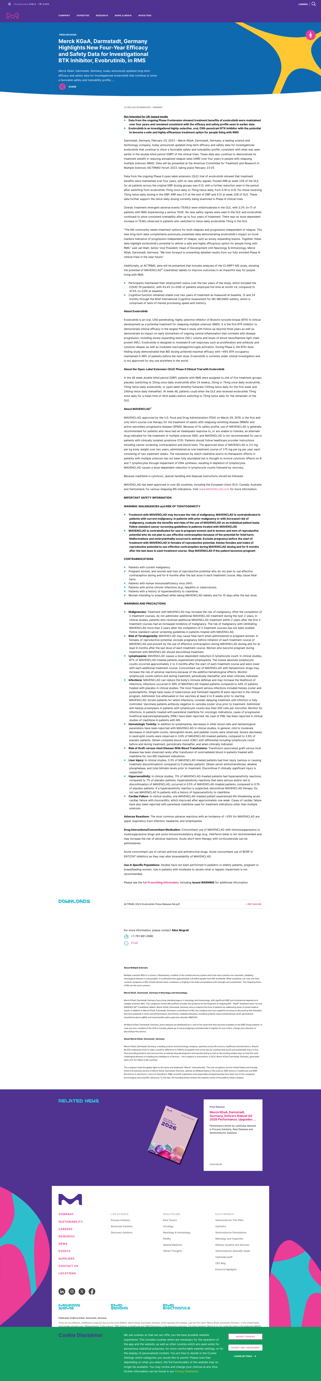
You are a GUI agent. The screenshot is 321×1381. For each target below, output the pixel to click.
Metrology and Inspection (229, 1238)
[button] (10, 4)
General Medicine (172, 1245)
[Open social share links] (62, 87)
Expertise (83, 15)
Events (64, 1251)
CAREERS (303, 4)
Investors (144, 15)
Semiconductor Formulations (230, 1232)
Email (134, 942)
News (63, 1243)
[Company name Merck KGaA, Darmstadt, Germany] (12, 16)
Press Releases (67, 34)
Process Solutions (120, 1220)
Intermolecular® (223, 1257)
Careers (65, 1229)
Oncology (168, 1226)
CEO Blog (220, 1263)
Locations (67, 1273)
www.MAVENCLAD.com (214, 489)
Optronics (220, 1226)
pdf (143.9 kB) (254, 904)
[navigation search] (314, 4)
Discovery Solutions (121, 1232)
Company (64, 15)
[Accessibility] (311, 35)
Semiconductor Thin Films (229, 1220)
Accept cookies (245, 1336)
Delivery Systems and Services (232, 1245)
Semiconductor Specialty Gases (232, 1251)
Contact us (68, 1266)
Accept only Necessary (245, 1347)
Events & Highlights (225, 1269)
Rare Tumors (170, 1220)
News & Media (123, 15)
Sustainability (71, 1221)
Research (102, 15)
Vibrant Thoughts (172, 1251)
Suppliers (66, 1258)
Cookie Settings (243, 1356)
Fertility (167, 1238)
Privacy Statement (186, 1371)
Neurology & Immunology (177, 1232)
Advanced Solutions (122, 1226)
